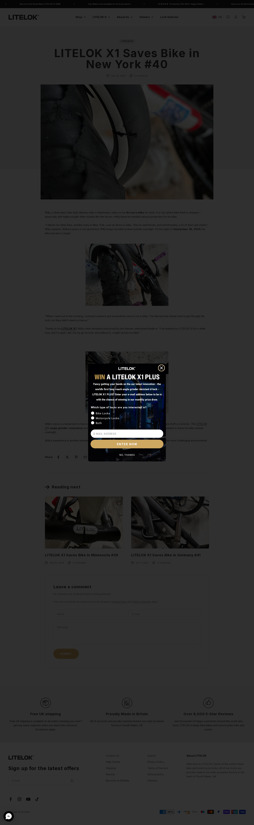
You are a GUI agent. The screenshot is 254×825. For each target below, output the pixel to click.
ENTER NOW (127, 444)
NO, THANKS (127, 454)
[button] (8, 816)
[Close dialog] (161, 368)
